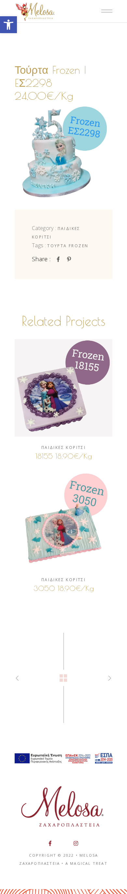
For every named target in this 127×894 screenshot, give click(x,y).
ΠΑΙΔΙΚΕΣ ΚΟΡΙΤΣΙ (63, 447)
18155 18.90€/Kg (63, 456)
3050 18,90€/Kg (64, 588)
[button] (8, 24)
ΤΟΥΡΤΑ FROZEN (67, 246)
